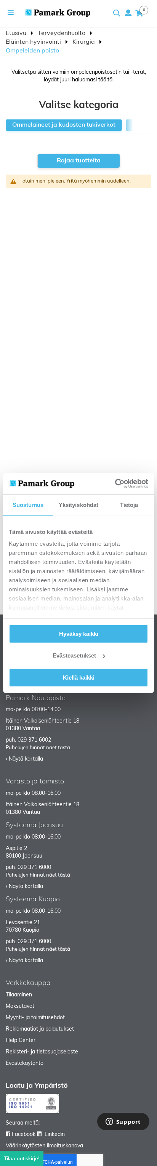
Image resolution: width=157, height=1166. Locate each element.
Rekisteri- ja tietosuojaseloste (42, 1052)
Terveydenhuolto (62, 33)
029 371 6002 (34, 740)
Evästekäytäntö (24, 1063)
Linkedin (55, 1134)
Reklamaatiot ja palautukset (40, 1029)
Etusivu (17, 33)
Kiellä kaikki (79, 677)
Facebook (23, 1134)
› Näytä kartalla (24, 759)
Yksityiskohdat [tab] (78, 504)
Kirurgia (84, 42)
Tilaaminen (19, 995)
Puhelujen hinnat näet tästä (38, 747)
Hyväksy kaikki (78, 633)
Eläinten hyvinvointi (34, 42)
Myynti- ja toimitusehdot (35, 1018)
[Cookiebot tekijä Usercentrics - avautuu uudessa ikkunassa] (115, 484)
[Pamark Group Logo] (58, 13)
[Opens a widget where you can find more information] (123, 1122)
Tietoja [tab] (129, 504)
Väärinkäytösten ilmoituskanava (44, 1146)
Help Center (20, 1041)
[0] (139, 13)
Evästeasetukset (74, 655)
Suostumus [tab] (28, 504)
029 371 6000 (34, 868)
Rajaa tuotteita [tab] (79, 161)
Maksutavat (20, 1006)
